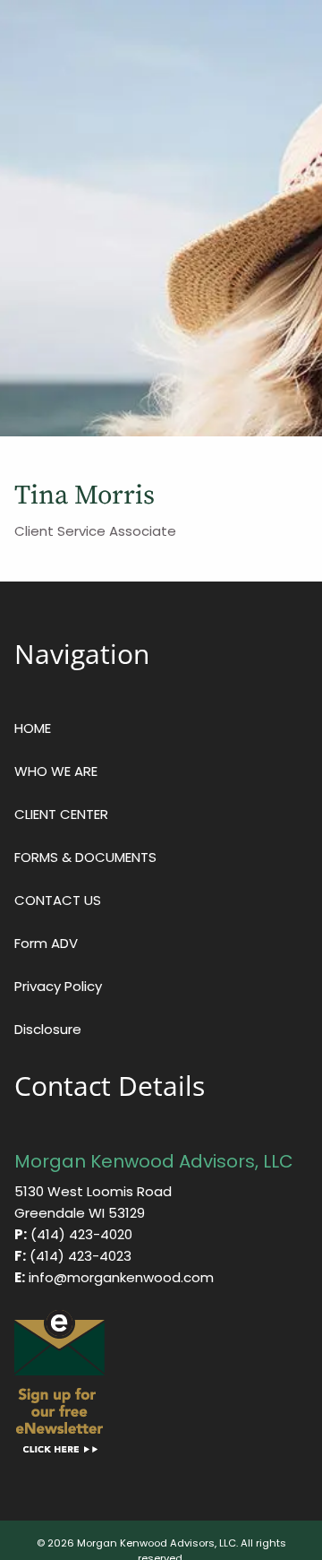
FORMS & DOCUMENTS (85, 857)
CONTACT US (57, 900)
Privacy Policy (58, 986)
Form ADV (46, 943)
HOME (32, 728)
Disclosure (47, 1029)
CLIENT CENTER (61, 814)
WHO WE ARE (55, 771)
